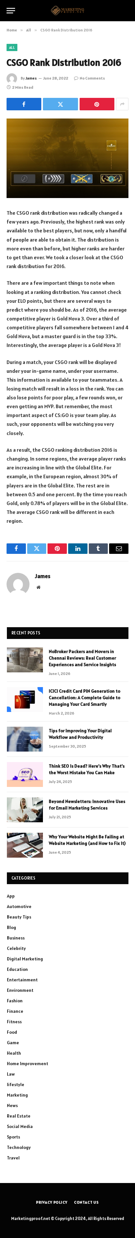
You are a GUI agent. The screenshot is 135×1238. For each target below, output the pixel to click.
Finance (15, 1011)
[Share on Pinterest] (97, 104)
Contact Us (86, 1202)
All (12, 47)
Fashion (15, 1001)
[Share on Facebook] (24, 104)
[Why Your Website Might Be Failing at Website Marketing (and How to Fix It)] (25, 845)
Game (13, 1043)
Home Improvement (27, 1063)
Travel (13, 1158)
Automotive (19, 906)
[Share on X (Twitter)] (60, 104)
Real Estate (18, 1116)
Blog (11, 927)
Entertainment (22, 980)
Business (16, 938)
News (12, 1105)
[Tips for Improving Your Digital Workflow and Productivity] (25, 739)
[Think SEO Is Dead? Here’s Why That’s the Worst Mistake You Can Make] (25, 774)
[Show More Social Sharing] (122, 104)
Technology (19, 1147)
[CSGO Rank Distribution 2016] (67, 158)
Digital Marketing (25, 959)
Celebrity (16, 948)
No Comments (92, 78)
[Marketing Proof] (67, 10)
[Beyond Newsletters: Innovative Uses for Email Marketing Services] (25, 809)
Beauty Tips (19, 917)
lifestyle (15, 1084)
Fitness (14, 1022)
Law (11, 1074)
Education (17, 969)
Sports (13, 1137)
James (31, 78)
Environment (20, 990)
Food (12, 1032)
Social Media (20, 1126)
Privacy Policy (52, 1202)
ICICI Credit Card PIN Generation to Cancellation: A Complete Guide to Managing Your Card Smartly (84, 697)
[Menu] (11, 10)
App (11, 896)
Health (14, 1053)
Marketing (17, 1095)
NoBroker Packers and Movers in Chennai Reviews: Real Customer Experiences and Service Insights (82, 657)
